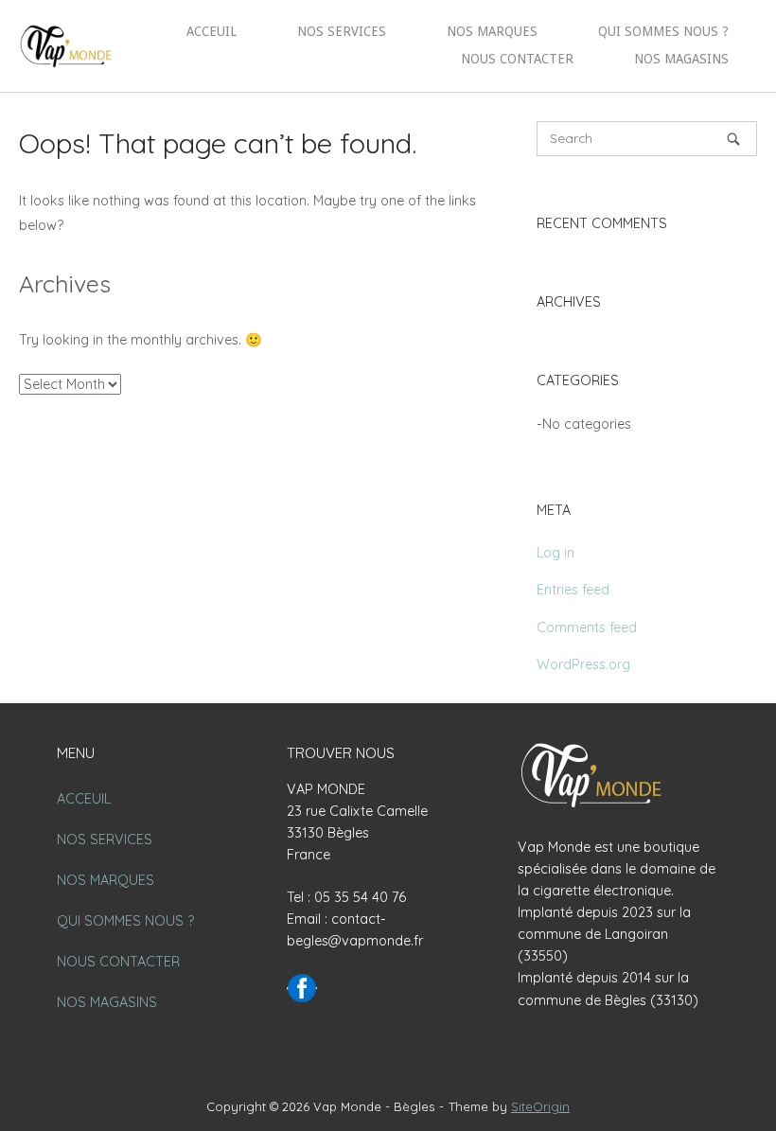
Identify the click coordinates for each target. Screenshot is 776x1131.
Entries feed (573, 589)
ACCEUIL (211, 31)
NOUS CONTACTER (517, 58)
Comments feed (587, 627)
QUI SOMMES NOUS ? (663, 31)
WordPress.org (583, 664)
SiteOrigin (540, 1106)
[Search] (733, 138)
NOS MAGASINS (681, 58)
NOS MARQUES (492, 31)
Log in (555, 552)
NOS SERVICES (341, 31)
